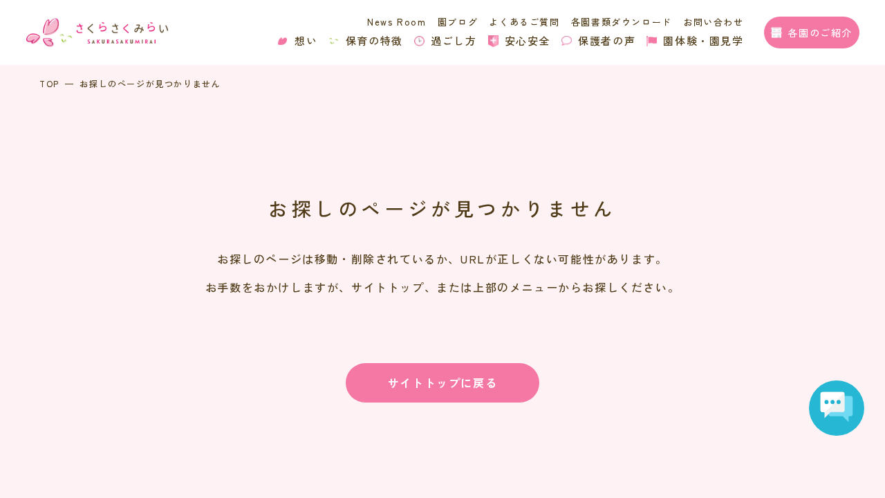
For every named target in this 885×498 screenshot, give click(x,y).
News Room (396, 21)
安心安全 (527, 40)
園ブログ (458, 21)
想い (306, 40)
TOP (49, 83)
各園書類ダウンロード (621, 21)
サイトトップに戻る (442, 382)
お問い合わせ (713, 21)
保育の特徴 (374, 40)
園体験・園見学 (703, 40)
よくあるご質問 (524, 21)
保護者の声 (606, 40)
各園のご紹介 (820, 32)
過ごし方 (453, 40)
